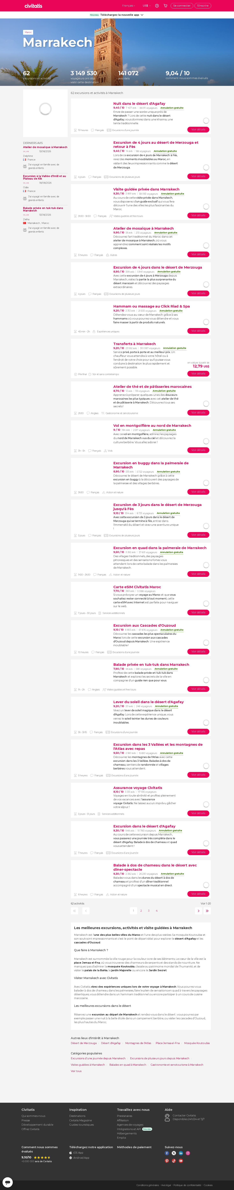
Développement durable (37, 1124)
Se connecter (182, 5)
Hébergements (127, 1133)
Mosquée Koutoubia (197, 1043)
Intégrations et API (129, 1129)
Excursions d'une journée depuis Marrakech (98, 1058)
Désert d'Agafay (111, 1043)
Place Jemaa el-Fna (168, 1043)
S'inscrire (203, 5)
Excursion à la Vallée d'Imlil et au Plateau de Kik (44, 177)
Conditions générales (147, 1185)
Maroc (28, 32)
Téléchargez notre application (91, 1147)
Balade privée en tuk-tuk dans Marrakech (43, 209)
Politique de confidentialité (187, 1185)
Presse (25, 1120)
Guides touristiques (81, 1124)
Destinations (77, 1115)
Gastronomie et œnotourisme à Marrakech (177, 1064)
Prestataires (124, 1115)
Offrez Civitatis (30, 1129)
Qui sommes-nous (33, 1115)
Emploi (121, 1137)
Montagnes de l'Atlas (138, 1043)
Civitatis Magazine (80, 1120)
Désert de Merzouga (84, 1043)
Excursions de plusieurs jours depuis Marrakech (160, 1058)
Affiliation (123, 1120)
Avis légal (166, 1185)
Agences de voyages (130, 1124)
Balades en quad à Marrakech (128, 1064)
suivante (197, 910)
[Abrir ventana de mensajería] (8, 1182)
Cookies (208, 1185)
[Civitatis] (33, 5)
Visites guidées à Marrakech (88, 1064)
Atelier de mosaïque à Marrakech (45, 147)
